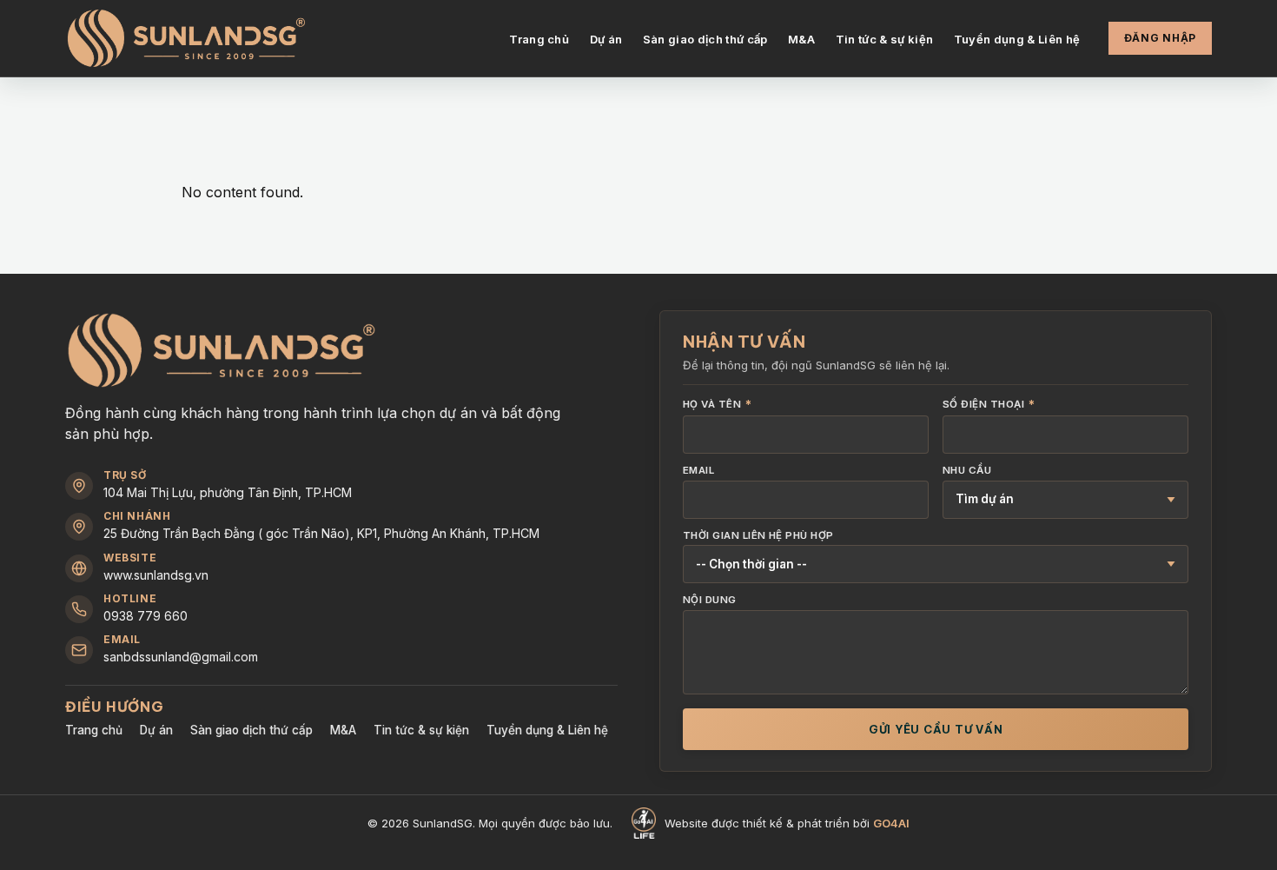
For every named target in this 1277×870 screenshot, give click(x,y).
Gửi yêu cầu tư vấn (936, 729)
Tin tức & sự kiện (885, 39)
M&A (801, 39)
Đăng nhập (1160, 37)
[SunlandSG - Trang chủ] (186, 38)
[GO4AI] (643, 823)
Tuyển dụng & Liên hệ (1017, 39)
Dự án (606, 39)
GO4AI (891, 823)
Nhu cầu (967, 471)
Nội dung (710, 600)
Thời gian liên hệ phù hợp (758, 536)
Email (698, 471)
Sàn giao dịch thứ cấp (705, 39)
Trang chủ (539, 39)
